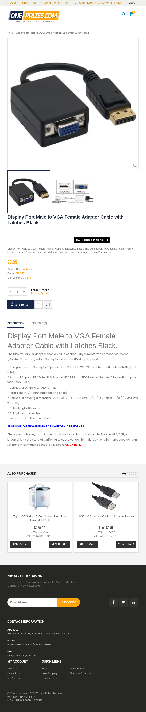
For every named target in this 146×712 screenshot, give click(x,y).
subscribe (68, 602)
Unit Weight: (14, 277)
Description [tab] (15, 323)
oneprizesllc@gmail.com (22, 655)
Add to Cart (23, 304)
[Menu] (115, 14)
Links (132, 3)
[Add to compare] (48, 304)
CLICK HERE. (73, 445)
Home (8, 33)
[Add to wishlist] (38, 304)
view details (59, 544)
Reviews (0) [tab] (39, 323)
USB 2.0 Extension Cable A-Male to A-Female (106, 516)
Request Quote (39, 293)
